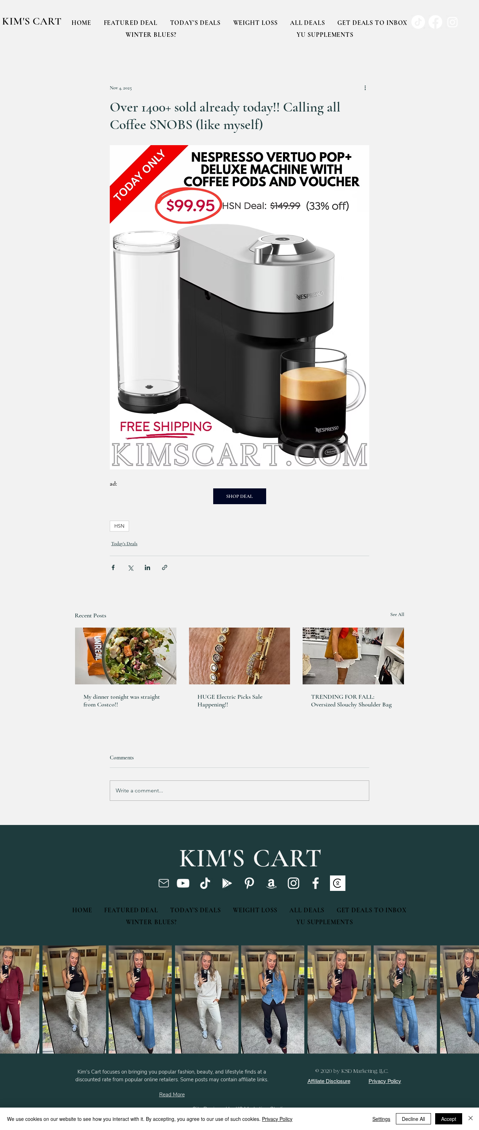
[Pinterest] (249, 883)
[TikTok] (205, 883)
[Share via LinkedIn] (147, 567)
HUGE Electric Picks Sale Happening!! (229, 700)
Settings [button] (381, 1118)
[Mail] (163, 883)
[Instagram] (293, 883)
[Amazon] (271, 883)
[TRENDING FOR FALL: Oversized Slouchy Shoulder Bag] (353, 656)
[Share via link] (164, 567)
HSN (119, 526)
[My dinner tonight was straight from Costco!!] (125, 656)
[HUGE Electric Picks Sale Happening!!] (239, 656)
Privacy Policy (277, 1118)
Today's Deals (124, 544)
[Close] (470, 1118)
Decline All (413, 1118)
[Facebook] (315, 883)
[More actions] (365, 87)
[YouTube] (183, 883)
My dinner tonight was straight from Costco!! (121, 700)
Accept (448, 1118)
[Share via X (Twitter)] (130, 567)
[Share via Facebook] (113, 567)
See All (397, 614)
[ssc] (337, 883)
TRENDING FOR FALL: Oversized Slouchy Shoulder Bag (351, 700)
